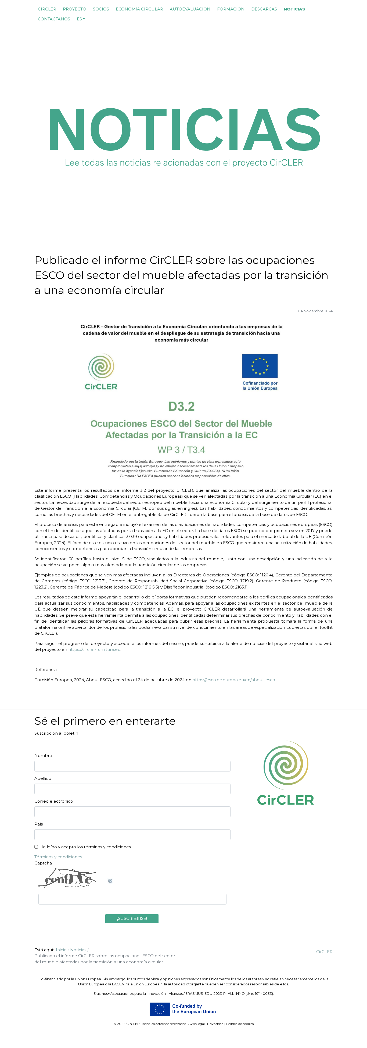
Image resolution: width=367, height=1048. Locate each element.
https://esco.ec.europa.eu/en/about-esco (233, 679)
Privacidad (215, 1024)
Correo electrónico (53, 801)
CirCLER (324, 951)
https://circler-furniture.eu (94, 649)
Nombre (43, 755)
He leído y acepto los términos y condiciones (85, 846)
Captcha (43, 863)
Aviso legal (196, 1024)
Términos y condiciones (58, 856)
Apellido (42, 778)
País (38, 824)
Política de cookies (240, 1024)
